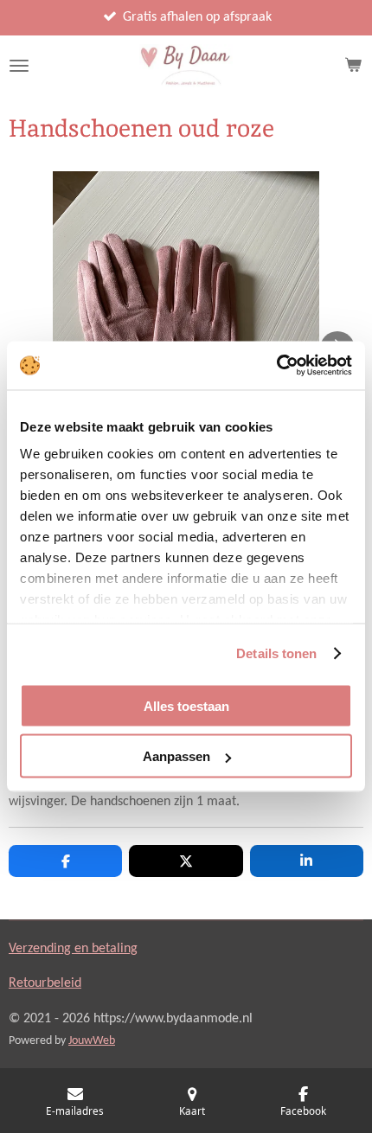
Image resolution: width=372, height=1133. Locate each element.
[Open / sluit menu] (19, 65)
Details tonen (276, 653)
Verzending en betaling (73, 949)
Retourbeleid (45, 983)
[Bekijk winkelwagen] (353, 65)
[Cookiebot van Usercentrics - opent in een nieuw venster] (276, 366)
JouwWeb (91, 1041)
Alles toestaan (186, 705)
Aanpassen (176, 756)
